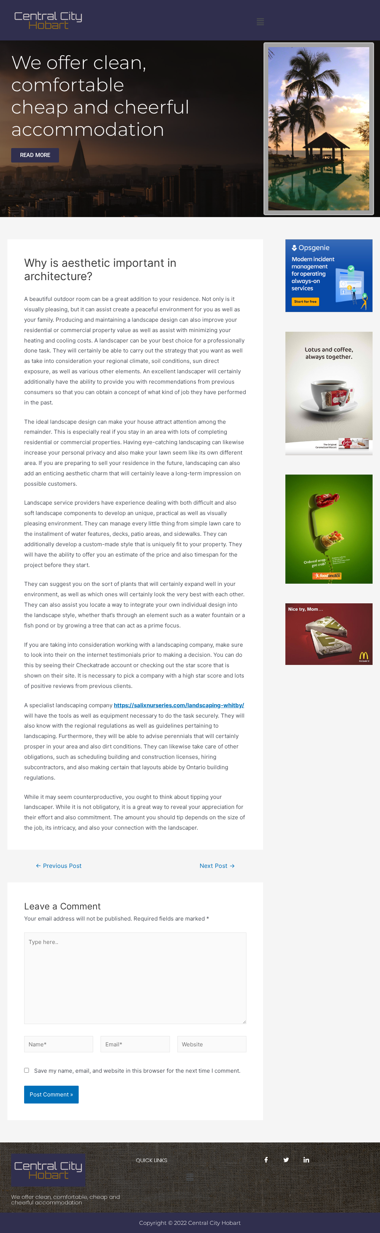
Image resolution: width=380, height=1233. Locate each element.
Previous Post (59, 866)
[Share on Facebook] (266, 1159)
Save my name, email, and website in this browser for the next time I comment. (137, 1070)
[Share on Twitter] (286, 1159)
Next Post (217, 866)
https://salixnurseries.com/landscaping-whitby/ (179, 705)
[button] (260, 22)
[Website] (211, 1045)
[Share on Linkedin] (306, 1159)
